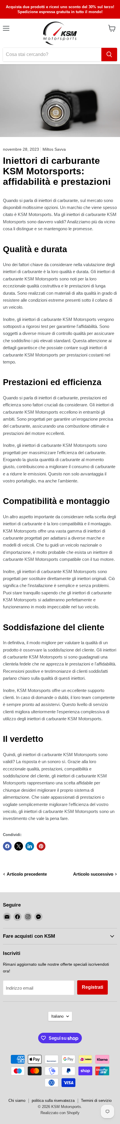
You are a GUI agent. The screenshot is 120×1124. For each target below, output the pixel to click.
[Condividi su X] (18, 846)
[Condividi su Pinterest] (41, 846)
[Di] (109, 54)
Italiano (57, 1016)
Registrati (92, 987)
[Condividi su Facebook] (7, 846)
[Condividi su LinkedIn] (29, 846)
